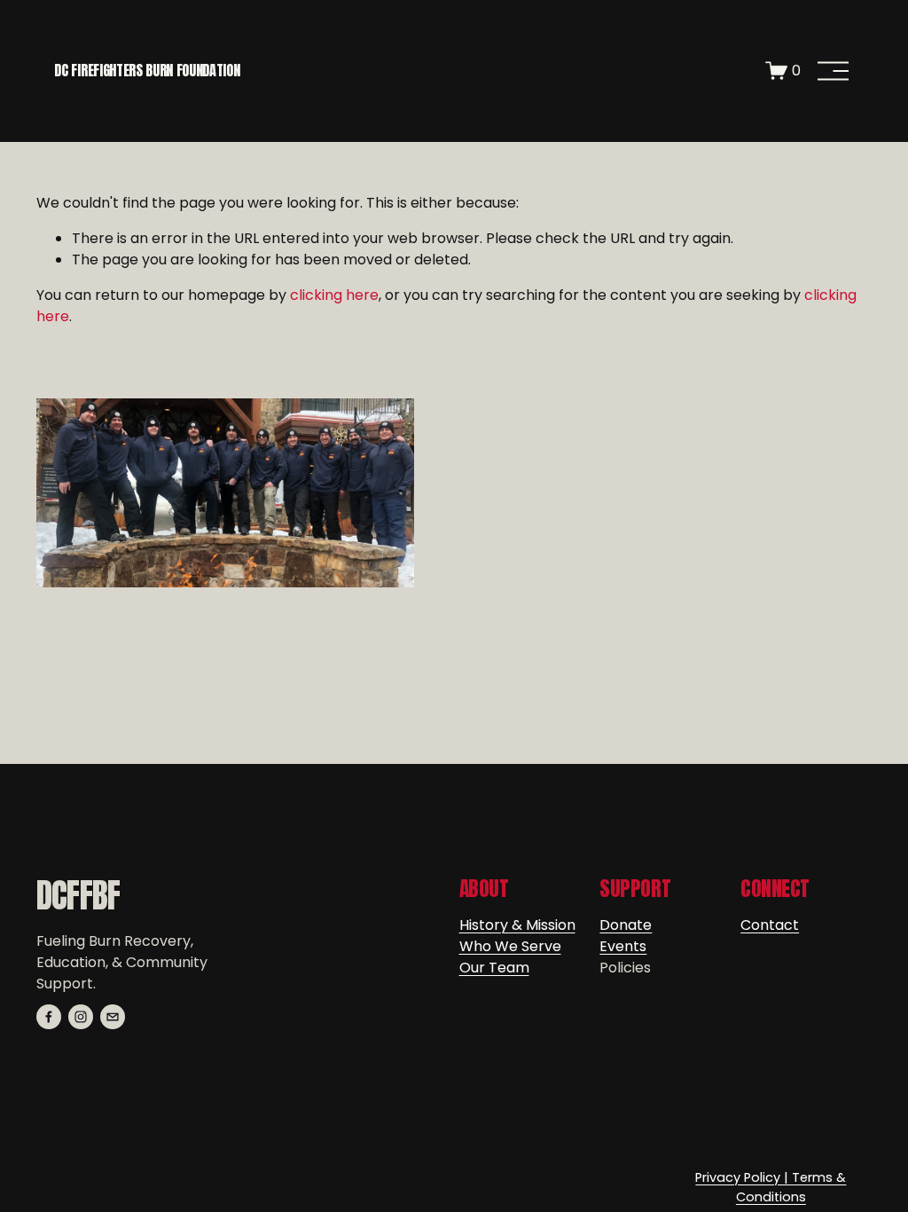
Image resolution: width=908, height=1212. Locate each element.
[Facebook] (48, 1016)
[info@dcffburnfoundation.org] (112, 1016)
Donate (625, 925)
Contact (769, 925)
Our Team (494, 967)
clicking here (334, 295)
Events (622, 946)
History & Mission (517, 925)
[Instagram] (80, 1016)
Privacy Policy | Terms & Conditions (770, 1187)
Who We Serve (510, 946)
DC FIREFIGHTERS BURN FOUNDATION (146, 70)
